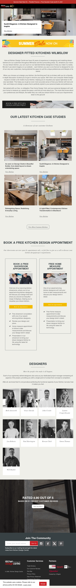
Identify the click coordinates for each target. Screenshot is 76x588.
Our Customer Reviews (33, 568)
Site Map (29, 571)
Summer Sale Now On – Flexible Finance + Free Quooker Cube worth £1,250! (38, 2)
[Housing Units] (67, 567)
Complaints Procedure (33, 579)
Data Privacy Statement (34, 576)
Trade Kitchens (31, 566)
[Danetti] (60, 567)
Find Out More (38, 506)
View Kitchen (8, 31)
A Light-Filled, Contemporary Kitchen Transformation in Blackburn (53, 209)
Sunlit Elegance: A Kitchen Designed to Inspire (54, 165)
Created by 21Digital (55, 574)
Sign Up (33, 543)
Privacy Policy (31, 574)
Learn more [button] (27, 585)
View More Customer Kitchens (38, 227)
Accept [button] (43, 584)
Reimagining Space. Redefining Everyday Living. (17, 209)
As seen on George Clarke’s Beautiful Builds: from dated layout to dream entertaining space (19, 166)
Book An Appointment (21, 307)
